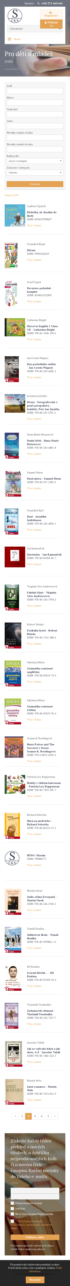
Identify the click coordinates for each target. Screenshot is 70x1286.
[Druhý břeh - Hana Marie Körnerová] (15, 446)
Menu (17, 39)
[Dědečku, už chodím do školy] (15, 215)
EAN (9, 86)
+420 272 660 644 (52, 3)
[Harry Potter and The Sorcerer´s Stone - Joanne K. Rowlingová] (15, 747)
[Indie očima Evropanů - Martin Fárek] (15, 902)
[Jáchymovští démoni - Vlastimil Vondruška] (15, 1016)
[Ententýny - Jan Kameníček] (15, 557)
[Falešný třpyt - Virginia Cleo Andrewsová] (15, 597)
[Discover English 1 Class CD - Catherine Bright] (15, 327)
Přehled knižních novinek (28, 1203)
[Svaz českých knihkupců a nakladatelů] (16, 16)
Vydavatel (12, 109)
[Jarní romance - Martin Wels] (15, 1092)
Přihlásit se (53, 24)
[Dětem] (15, 255)
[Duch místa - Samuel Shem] (15, 484)
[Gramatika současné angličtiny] (15, 673)
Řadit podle (13, 156)
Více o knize (34, 225)
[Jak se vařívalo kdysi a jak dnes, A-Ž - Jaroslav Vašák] (15, 1054)
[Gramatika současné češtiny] (15, 711)
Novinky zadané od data (20, 132)
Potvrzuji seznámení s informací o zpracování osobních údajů (31, 1224)
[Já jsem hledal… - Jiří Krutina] (15, 978)
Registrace (51, 15)
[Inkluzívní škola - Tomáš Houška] (15, 940)
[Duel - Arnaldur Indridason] (15, 522)
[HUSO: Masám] (15, 858)
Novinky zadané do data (20, 144)
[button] (61, 114)
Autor (10, 121)
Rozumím (35, 1279)
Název (10, 97)
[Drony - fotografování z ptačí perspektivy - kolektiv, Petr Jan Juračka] (15, 403)
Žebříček (20, 1208)
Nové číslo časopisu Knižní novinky (34, 1214)
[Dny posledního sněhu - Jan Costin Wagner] (15, 369)
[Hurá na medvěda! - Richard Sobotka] (15, 826)
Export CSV (12, 195)
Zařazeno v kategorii (18, 167)
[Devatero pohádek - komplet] (15, 293)
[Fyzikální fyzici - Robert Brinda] (15, 635)
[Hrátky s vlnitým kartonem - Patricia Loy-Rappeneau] (15, 784)
